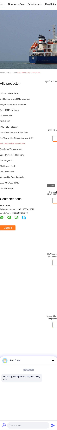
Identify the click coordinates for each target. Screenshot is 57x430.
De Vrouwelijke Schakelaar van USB (16, 138)
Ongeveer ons (16, 4)
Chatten (8, 228)
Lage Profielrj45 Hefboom (12, 155)
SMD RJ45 (5, 121)
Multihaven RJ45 (7, 166)
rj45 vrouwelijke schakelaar (28, 73)
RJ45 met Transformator (11, 149)
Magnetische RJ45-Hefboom (13, 104)
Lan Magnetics (7, 160)
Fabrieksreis (35, 4)
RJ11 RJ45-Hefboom (9, 110)
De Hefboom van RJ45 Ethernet (15, 99)
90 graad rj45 (6, 115)
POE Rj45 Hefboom (9, 127)
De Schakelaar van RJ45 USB (14, 132)
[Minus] (53, 360)
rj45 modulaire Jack (9, 93)
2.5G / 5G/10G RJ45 (9, 183)
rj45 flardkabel (6, 188)
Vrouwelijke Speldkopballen (12, 177)
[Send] (53, 425)
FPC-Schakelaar (7, 171)
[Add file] (4, 425)
